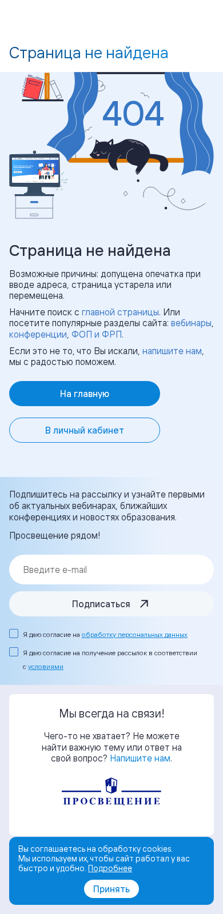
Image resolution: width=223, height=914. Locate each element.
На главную (84, 393)
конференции (38, 334)
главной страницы (120, 312)
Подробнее (110, 868)
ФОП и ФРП (96, 334)
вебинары (191, 322)
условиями (45, 666)
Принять (111, 889)
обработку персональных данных (135, 634)
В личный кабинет (84, 430)
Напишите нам (140, 758)
